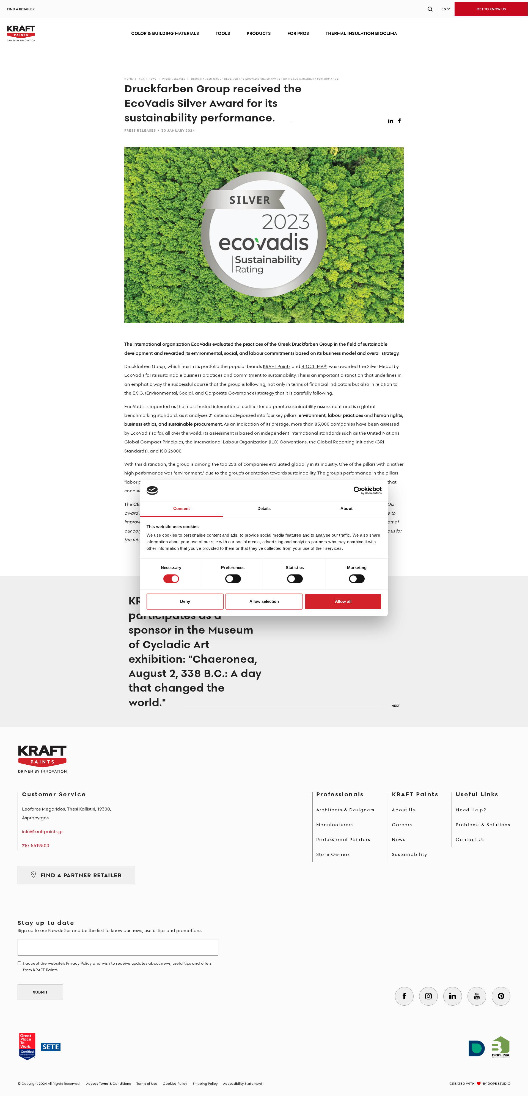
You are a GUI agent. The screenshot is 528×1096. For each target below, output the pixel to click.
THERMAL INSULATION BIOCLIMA (361, 33)
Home (128, 79)
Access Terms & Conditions (108, 1083)
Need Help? (471, 810)
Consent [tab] (181, 508)
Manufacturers (334, 825)
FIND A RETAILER (21, 9)
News (398, 839)
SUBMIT (40, 992)
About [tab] (346, 508)
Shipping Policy (205, 1083)
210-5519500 (35, 845)
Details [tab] (264, 508)
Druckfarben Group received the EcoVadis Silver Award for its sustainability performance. (265, 79)
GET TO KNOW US (491, 9)
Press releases (173, 79)
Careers (402, 825)
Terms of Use (146, 1083)
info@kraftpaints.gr (42, 831)
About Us (403, 810)
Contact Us (470, 839)
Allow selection (264, 601)
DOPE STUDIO (499, 1083)
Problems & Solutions (483, 825)
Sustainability (409, 854)
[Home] (21, 33)
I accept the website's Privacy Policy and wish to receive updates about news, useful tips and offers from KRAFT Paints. (117, 967)
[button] (391, 119)
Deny (185, 601)
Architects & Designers (345, 810)
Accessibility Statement (242, 1083)
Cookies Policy (175, 1083)
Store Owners (333, 854)
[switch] (233, 578)
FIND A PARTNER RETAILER (81, 875)
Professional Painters (343, 839)
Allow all (343, 601)
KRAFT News (147, 79)
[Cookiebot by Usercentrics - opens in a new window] (358, 490)
